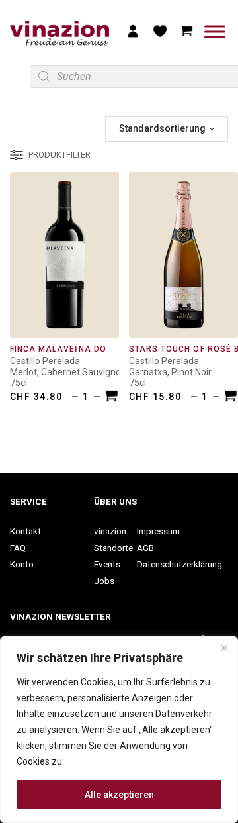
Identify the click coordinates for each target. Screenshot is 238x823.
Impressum (158, 531)
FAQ (18, 547)
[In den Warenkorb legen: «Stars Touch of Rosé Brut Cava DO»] (230, 398)
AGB (145, 547)
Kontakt (25, 531)
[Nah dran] (224, 647)
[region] (119, 729)
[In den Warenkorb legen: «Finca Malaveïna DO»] (111, 398)
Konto (22, 564)
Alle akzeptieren (119, 794)
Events (107, 564)
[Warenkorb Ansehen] (187, 30)
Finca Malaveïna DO (58, 349)
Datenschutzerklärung (179, 564)
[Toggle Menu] (214, 31)
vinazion (110, 531)
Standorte (113, 547)
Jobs (104, 580)
